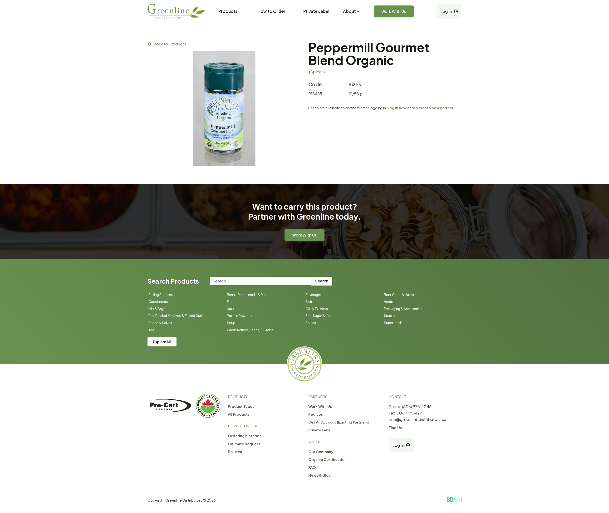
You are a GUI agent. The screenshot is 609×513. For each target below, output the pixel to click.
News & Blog (319, 475)
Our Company (320, 451)
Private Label (316, 11)
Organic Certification (327, 459)
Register (316, 414)
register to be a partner (432, 107)
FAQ (312, 467)
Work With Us (393, 11)
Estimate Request (244, 443)
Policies (235, 451)
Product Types (241, 406)
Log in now (397, 107)
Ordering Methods (244, 435)
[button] (230, 12)
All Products (239, 414)
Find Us (395, 427)
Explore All (162, 342)
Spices (317, 71)
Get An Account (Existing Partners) (338, 422)
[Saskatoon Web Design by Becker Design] (454, 499)
